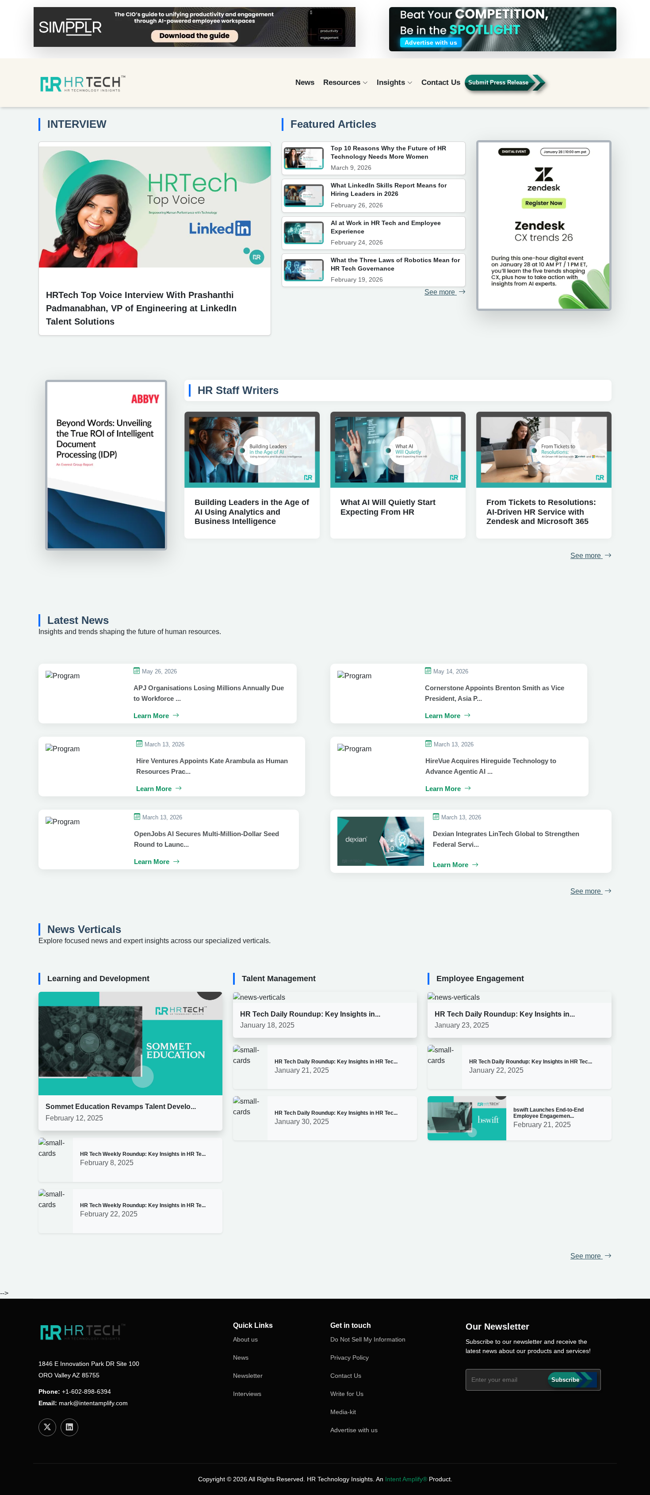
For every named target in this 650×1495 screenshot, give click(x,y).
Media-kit (343, 1411)
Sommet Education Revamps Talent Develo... (121, 1106)
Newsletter (248, 1375)
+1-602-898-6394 (86, 1391)
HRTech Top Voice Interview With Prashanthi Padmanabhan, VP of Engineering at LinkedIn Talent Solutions (141, 308)
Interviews (247, 1393)
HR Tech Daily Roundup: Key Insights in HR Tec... (336, 1062)
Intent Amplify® (406, 1479)
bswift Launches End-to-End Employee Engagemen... (548, 1113)
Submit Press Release (498, 82)
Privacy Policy (349, 1357)
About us (245, 1339)
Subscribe (565, 1379)
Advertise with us (354, 1430)
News (304, 82)
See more (440, 292)
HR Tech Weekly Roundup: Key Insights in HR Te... (143, 1154)
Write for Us (346, 1393)
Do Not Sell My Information (367, 1339)
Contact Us (440, 82)
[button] (586, 86)
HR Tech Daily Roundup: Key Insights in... (310, 1014)
